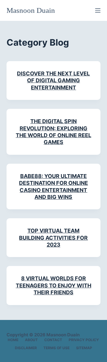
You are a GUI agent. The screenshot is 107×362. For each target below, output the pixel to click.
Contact (53, 340)
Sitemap (84, 348)
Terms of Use (56, 348)
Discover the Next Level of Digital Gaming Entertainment (53, 80)
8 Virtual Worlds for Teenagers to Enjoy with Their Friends (53, 285)
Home (13, 340)
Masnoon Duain (31, 10)
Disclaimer (26, 348)
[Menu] (97, 10)
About (31, 340)
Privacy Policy (84, 340)
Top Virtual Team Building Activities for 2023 (53, 238)
